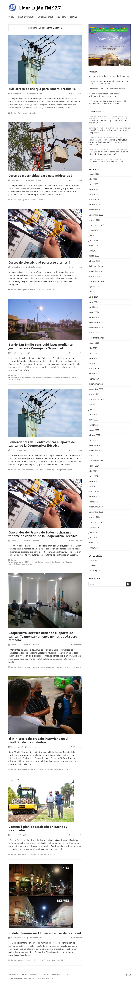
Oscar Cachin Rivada (55, 769)
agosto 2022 (94, 404)
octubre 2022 (94, 394)
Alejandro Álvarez (17, 377)
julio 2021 (93, 471)
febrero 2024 (94, 317)
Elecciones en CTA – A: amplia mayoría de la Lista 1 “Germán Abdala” (108, 82)
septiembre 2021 (96, 461)
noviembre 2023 (96, 328)
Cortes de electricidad (46, 290)
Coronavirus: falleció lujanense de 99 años (108, 128)
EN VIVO (74, 17)
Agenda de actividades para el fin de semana (109, 76)
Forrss (50, 978)
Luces (10, 379)
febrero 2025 (94, 261)
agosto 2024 (94, 287)
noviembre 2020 (96, 512)
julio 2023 (93, 348)
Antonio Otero (25, 667)
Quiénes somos (45, 17)
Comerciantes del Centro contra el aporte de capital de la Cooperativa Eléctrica (41, 443)
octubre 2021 (94, 456)
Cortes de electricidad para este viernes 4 (39, 262)
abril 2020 (93, 548)
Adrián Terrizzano (35, 93)
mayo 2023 (93, 358)
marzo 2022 (94, 430)
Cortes (40, 200)
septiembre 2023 (96, 338)
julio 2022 (93, 409)
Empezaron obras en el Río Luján (104, 159)
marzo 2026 (94, 200)
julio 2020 (93, 532)
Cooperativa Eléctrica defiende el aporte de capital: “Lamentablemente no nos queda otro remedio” (42, 636)
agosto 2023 (94, 343)
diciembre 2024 (96, 266)
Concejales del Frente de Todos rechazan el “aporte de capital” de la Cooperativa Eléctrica (42, 534)
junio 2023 (93, 353)
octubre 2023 (94, 333)
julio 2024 (93, 292)
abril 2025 (93, 251)
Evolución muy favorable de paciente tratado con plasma (109, 131)
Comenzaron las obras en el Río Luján (106, 161)
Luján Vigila (42, 769)
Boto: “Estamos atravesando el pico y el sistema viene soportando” (109, 142)
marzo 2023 (94, 368)
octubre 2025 (94, 220)
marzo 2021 (94, 491)
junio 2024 (93, 297)
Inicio (11, 17)
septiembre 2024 (96, 281)
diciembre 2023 (96, 322)
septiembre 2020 (96, 522)
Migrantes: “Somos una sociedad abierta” (107, 88)
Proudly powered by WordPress (21, 978)
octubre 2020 (94, 517)
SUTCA (67, 769)
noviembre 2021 (96, 450)
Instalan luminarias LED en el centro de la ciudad (44, 933)
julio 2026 (93, 179)
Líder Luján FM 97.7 (40, 7)
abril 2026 (93, 194)
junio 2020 (93, 537)
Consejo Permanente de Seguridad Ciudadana (42, 377)
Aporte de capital (26, 470)
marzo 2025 (94, 256)
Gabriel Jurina (27, 564)
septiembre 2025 (96, 225)
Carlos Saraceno (26, 960)
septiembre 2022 (96, 399)
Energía (67, 667)
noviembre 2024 (96, 271)
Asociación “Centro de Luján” (45, 470)
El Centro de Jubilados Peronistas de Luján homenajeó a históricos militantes (108, 102)
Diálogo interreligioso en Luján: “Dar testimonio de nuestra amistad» (105, 94)
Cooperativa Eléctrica (28, 113)
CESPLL (27, 562)
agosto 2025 (94, 230)
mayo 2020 (93, 543)
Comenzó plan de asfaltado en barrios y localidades (38, 828)
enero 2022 (94, 440)
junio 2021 (93, 476)
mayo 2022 (93, 420)
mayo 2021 (93, 481)
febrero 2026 (94, 205)
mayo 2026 (93, 189)
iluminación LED (57, 960)
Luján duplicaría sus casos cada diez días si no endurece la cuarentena (108, 117)
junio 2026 (93, 184)
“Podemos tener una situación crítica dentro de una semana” (108, 152)
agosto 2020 (94, 527)
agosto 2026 (94, 174)
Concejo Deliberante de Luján (42, 562)
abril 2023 (93, 363)
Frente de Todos (14, 564)
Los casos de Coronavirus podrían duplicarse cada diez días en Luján (108, 120)
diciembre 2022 (96, 384)
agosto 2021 (94, 466)
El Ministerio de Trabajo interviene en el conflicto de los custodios (38, 740)
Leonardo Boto (49, 854)
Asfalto (23, 854)
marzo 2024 (94, 312)
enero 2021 (94, 502)
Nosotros (93, 560)
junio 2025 (93, 240)
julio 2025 (93, 235)
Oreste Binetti (76, 667)
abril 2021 (93, 486)
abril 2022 (93, 425)
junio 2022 (93, 415)
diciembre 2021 (96, 445)
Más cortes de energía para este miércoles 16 (42, 89)
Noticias (61, 17)
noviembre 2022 (96, 389)
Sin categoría (94, 570)
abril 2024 (93, 307)
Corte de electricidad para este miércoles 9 (40, 175)
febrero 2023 (94, 374)
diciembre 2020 (96, 507)
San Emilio (18, 379)
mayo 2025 (93, 246)
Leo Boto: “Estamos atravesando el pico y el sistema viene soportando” (108, 138)
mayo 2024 (93, 302)
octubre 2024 (94, 276)
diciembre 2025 (96, 210)
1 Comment (77, 645)
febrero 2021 (94, 497)
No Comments (76, 93)
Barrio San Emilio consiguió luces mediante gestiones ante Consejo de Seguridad (40, 346)
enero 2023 (94, 379)
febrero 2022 (94, 435)
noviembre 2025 (96, 215)
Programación (26, 17)
